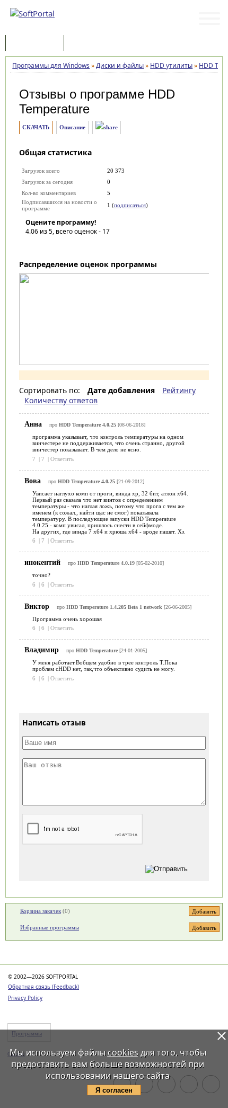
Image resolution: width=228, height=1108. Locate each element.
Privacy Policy (25, 997)
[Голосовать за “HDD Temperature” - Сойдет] (65, 246)
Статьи (89, 44)
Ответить (62, 459)
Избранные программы (49, 927)
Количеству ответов (61, 400)
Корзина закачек (40, 911)
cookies (123, 1052)
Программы (37, 44)
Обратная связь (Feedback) (43, 986)
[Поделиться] (106, 127)
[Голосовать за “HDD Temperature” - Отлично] (97, 246)
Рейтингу (179, 390)
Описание (72, 127)
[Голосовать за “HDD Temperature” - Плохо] (49, 246)
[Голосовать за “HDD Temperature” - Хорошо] (81, 246)
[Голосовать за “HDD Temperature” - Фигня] (33, 246)
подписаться (130, 205)
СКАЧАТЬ (35, 127)
